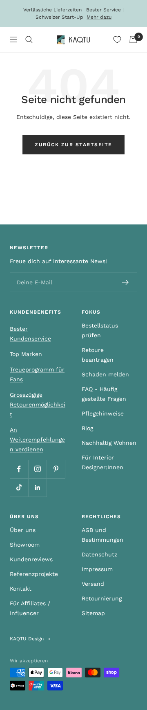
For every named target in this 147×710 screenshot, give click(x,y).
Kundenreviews (31, 559)
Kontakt (20, 588)
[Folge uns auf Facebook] (19, 469)
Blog (87, 428)
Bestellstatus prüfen (100, 330)
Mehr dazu (99, 17)
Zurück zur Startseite (73, 144)
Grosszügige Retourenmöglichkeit (37, 404)
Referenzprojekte (34, 574)
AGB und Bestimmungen (102, 535)
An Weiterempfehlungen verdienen (37, 439)
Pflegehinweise (103, 413)
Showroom (25, 544)
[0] (117, 39)
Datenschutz (99, 554)
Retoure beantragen (98, 355)
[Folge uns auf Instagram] (37, 469)
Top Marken (26, 354)
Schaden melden (105, 374)
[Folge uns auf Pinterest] (56, 469)
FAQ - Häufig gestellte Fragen (104, 394)
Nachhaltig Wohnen (109, 443)
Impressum (97, 569)
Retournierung (102, 598)
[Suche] (29, 39)
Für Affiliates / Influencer (30, 608)
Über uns (23, 530)
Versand (93, 583)
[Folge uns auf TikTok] (19, 487)
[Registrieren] (125, 282)
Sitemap (93, 613)
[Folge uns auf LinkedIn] (37, 487)
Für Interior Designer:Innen (102, 462)
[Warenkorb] (133, 39)
